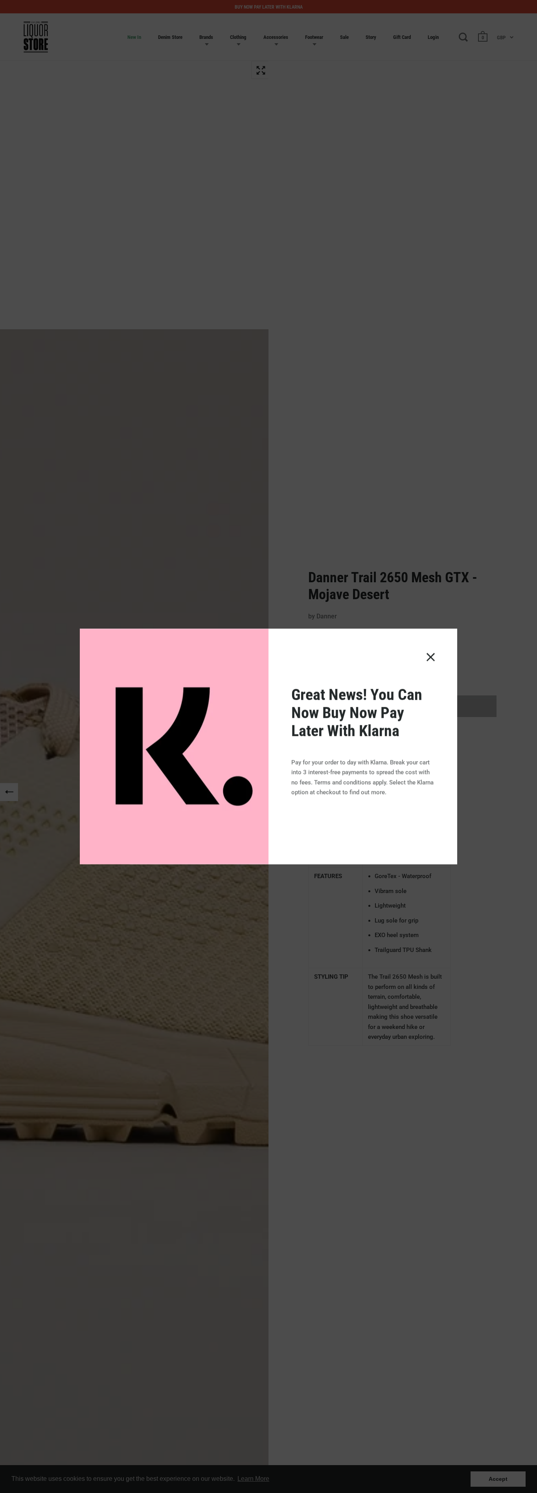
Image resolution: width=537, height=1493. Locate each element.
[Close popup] (431, 657)
